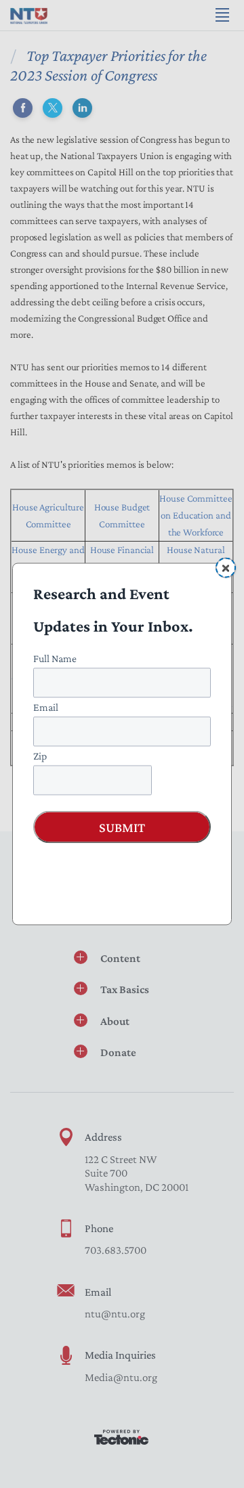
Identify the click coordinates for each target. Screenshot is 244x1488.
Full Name (55, 658)
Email (45, 707)
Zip (40, 756)
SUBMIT (122, 827)
